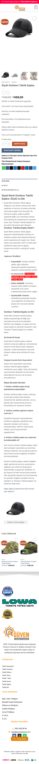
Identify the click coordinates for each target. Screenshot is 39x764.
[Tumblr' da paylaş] (30, 168)
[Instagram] (19, 736)
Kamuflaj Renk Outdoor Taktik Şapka (29, 562)
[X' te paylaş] (11, 168)
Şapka (14, 82)
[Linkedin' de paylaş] (27, 168)
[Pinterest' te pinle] (23, 168)
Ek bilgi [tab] (5, 185)
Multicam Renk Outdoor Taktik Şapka (10, 562)
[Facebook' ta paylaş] (7, 168)
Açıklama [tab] (5, 181)
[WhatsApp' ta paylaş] (3, 168)
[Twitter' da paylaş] (15, 168)
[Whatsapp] (25, 736)
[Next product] (3, 92)
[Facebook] (14, 736)
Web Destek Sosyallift (22, 753)
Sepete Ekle (19, 144)
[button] (3, 7)
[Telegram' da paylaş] (34, 168)
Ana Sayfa (6, 82)
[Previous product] (8, 92)
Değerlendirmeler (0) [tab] (10, 190)
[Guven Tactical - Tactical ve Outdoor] (19, 7)
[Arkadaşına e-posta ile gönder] (19, 168)
